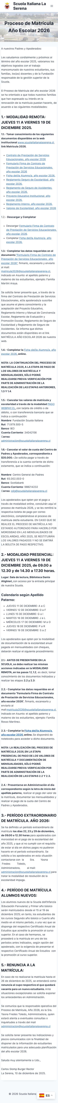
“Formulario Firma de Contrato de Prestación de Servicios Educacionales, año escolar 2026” (28, 259)
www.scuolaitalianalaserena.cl (36, 142)
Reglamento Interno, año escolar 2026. (29, 204)
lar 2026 (12, 353)
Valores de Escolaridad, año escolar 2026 (31, 208)
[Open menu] (51, 6)
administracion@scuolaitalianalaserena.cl (25, 440)
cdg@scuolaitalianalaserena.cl (29, 490)
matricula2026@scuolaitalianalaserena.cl (25, 271)
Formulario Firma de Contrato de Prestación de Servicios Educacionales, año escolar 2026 (29, 167)
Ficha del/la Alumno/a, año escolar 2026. (30, 175)
